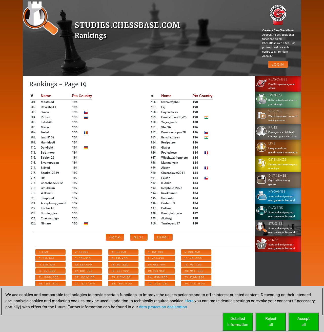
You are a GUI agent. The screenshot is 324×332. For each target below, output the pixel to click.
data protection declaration (163, 306)
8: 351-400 (120, 258)
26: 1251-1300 (49, 283)
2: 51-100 (82, 252)
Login (278, 64)
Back (114, 237)
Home (163, 237)
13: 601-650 (120, 264)
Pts (75, 96)
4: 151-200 (156, 252)
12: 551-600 (83, 264)
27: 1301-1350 (85, 283)
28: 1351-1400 (122, 283)
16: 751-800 (47, 270)
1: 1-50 (43, 252)
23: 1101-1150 (121, 277)
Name (46, 96)
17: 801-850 (84, 270)
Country (85, 96)
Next (139, 237)
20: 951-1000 (194, 270)
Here (189, 300)
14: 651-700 (156, 264)
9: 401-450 (156, 258)
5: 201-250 (192, 252)
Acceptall (303, 321)
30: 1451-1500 (195, 283)
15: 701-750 (193, 264)
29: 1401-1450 (158, 283)
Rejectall (270, 321)
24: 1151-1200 (158, 277)
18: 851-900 (120, 270)
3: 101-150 (119, 252)
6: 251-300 (46, 258)
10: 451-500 (193, 258)
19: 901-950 (156, 270)
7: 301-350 (83, 258)
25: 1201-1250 (195, 277)
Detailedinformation (237, 321)
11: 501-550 (47, 264)
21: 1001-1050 (49, 277)
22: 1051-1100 (85, 277)
